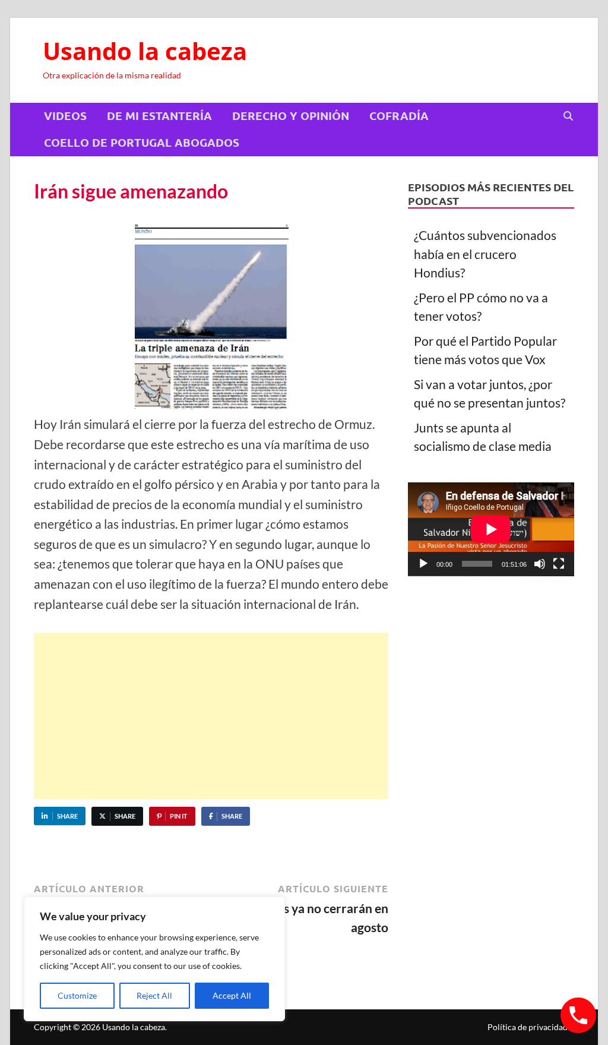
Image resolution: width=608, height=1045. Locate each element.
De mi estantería (159, 115)
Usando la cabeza (145, 50)
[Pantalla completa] (559, 564)
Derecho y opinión (290, 115)
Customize (77, 995)
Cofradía (399, 115)
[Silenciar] (540, 564)
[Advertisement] (211, 716)
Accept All (232, 995)
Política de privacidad (527, 1027)
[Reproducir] (423, 564)
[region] (154, 958)
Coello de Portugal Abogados (141, 142)
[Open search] (568, 116)
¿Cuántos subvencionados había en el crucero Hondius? (485, 254)
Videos (65, 115)
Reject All (154, 995)
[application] (491, 529)
